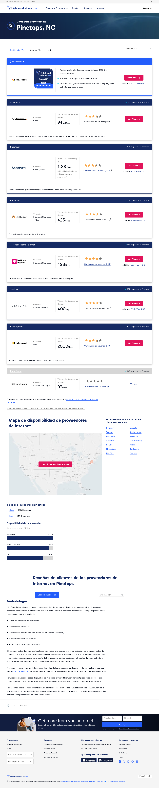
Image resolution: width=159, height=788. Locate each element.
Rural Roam (15, 371)
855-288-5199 (138, 309)
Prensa (121, 757)
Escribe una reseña (47, 595)
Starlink (14, 289)
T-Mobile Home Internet (22, 244)
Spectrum (15, 147)
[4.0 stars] (96, 165)
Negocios (101, 8)
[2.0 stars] (89, 165)
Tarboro (109, 432)
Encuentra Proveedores (57, 8)
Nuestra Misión (123, 749)
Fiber (11, 516)
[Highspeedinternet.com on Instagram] (128, 762)
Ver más (133, 384)
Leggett (133, 428)
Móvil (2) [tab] (50, 50)
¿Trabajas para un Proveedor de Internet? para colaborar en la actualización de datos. (46, 408)
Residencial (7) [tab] (16, 50)
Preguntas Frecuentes (51, 753)
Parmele (133, 453)
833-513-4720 (138, 171)
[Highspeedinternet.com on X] (124, 762)
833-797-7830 (138, 83)
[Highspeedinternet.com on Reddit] (132, 762)
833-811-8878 (138, 220)
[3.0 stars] (92, 165)
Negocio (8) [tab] (34, 50)
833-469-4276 (138, 264)
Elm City (110, 453)
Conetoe (110, 440)
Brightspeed (16, 326)
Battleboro (134, 449)
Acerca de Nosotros (125, 744)
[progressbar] (30, 538)
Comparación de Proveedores (53, 744)
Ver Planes (131, 77)
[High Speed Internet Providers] (22, 7)
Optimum (15, 102)
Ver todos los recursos (51, 757)
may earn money (14, 2)
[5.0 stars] (99, 165)
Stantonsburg (136, 440)
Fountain (110, 428)
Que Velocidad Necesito (89, 749)
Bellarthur (134, 436)
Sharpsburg (111, 449)
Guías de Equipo (49, 749)
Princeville (110, 436)
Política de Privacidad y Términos (92, 781)
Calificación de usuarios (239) (97, 346)
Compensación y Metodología (70, 781)
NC (15, 705)
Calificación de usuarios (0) (97, 386)
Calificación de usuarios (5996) (97, 171)
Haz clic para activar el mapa (55, 464)
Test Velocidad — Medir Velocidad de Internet (96, 744)
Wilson (133, 445)
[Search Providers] (30, 754)
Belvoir (109, 445)
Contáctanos (123, 753)
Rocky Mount (135, 432)
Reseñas (76, 8)
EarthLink (15, 200)
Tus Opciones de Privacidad (116, 781)
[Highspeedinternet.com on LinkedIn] (137, 762)
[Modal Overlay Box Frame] (79, 722)
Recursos (88, 8)
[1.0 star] (85, 165)
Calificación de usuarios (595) (97, 264)
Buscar (146, 8)
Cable (11, 510)
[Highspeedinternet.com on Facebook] (120, 762)
